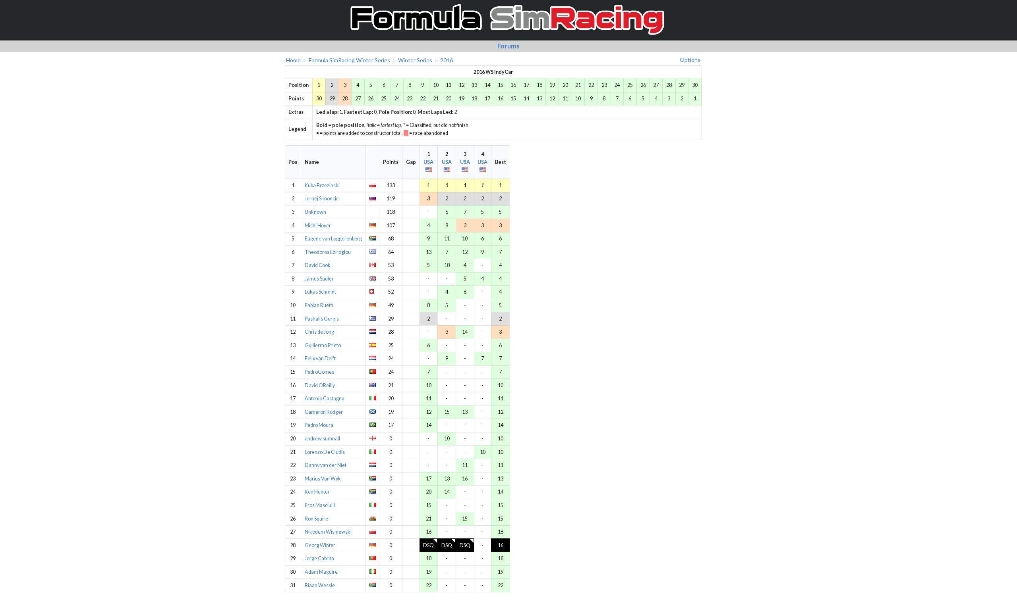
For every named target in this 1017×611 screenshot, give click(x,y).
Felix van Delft (320, 358)
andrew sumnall (322, 439)
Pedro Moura (319, 425)
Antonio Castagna (324, 399)
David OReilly (320, 385)
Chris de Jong (319, 332)
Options (690, 59)
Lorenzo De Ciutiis (325, 452)
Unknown (315, 212)
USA (428, 162)
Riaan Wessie (320, 585)
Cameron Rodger (324, 412)
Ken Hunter (317, 492)
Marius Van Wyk (323, 479)
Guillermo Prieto (323, 345)
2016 (446, 60)
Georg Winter (320, 545)
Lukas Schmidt (320, 292)
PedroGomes (319, 372)
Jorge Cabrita (319, 558)
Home (293, 60)
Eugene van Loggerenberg (333, 239)
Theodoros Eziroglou (328, 252)
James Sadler (319, 279)
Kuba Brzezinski (322, 185)
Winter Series (415, 60)
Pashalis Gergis (322, 319)
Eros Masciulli (320, 505)
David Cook (318, 265)
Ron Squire (316, 519)
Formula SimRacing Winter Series (349, 60)
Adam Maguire (321, 572)
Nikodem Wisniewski (328, 532)
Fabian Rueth (319, 305)
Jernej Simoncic (321, 199)
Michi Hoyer (318, 226)
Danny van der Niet (325, 465)
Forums (508, 46)
